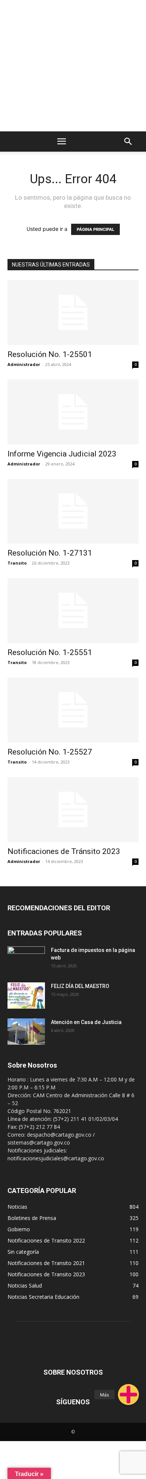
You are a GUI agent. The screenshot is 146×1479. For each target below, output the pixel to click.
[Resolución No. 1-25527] (73, 710)
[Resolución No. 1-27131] (73, 511)
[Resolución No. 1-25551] (73, 610)
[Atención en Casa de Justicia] (26, 1031)
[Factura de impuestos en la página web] (26, 959)
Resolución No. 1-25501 (49, 354)
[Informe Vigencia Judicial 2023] (73, 412)
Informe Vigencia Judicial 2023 (61, 453)
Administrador (23, 364)
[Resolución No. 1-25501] (73, 312)
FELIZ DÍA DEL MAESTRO (80, 986)
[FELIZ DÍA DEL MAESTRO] (26, 995)
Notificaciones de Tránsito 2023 (63, 851)
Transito (17, 563)
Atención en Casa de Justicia (86, 1022)
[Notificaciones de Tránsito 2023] (73, 809)
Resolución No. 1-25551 (49, 652)
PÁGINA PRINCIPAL (95, 229)
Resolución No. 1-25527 (49, 751)
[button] (128, 1394)
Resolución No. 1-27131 (49, 552)
